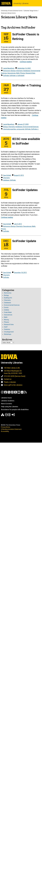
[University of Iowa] (6, 3)
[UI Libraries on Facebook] (5, 393)
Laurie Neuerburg (8, 68)
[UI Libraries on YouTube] (18, 393)
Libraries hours (6, 398)
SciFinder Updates (25, 190)
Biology (13, 71)
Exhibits (6, 310)
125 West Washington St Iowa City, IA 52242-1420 (13, 372)
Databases (26, 71)
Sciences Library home (8, 13)
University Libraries (21, 3)
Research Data (30, 73)
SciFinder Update (24, 241)
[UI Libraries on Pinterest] (12, 393)
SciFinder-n (13, 75)
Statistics (7, 329)
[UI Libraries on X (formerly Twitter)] (9, 393)
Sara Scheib (7, 175)
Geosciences (11, 73)
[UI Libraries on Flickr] (22, 393)
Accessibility (5, 431)
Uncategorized (9, 332)
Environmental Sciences (31, 127)
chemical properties (9, 129)
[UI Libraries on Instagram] (2, 393)
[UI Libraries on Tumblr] (15, 393)
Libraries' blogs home (31, 10)
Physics (22, 73)
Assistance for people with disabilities (15, 409)
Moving (6, 319)
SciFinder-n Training (26, 85)
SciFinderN (20, 75)
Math (18, 73)
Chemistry (19, 71)
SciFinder (6, 75)
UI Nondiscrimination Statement (11, 429)
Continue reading (26, 62)
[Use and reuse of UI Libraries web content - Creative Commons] (8, 416)
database (6, 180)
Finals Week (8, 312)
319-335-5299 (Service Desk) (14, 376)
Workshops (7, 334)
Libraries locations (7, 401)
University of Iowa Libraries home (11, 10)
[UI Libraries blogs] (25, 393)
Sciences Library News (19, 17)
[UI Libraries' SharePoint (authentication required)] (13, 416)
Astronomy (6, 71)
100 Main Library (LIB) (12, 368)
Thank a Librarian (10, 382)
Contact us (7, 379)
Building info (8, 298)
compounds (20, 129)
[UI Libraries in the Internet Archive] (2, 416)
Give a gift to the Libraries (13, 385)
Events (6, 307)
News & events (6, 404)
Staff (6, 327)
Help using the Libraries (9, 407)
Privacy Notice (5, 427)
